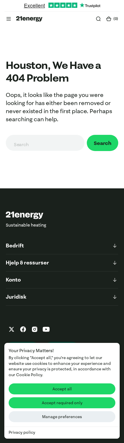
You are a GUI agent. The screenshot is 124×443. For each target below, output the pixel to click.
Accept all (62, 388)
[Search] (98, 19)
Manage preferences (62, 416)
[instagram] (34, 329)
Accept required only (62, 402)
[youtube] (46, 329)
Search (102, 143)
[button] (9, 19)
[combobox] (45, 143)
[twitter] (11, 329)
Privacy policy (22, 432)
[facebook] (23, 329)
